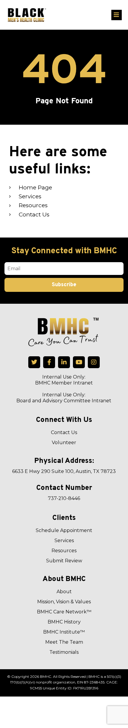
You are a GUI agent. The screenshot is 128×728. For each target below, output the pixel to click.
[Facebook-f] (49, 362)
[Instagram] (94, 362)
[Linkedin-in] (64, 362)
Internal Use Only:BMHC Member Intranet (64, 380)
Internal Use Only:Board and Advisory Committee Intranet (63, 397)
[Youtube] (79, 362)
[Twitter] (34, 362)
